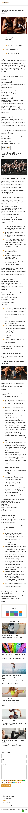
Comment (4, 764)
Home (2, 8)
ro (8, 807)
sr (9, 807)
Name (3, 754)
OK (23, 811)
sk (7, 805)
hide (8, 147)
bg (5, 805)
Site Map (5, 800)
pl (6, 807)
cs (5, 807)
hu (10, 805)
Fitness (3, 13)
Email (3, 759)
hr (3, 807)
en (3, 805)
